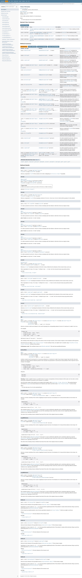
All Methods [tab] (24, 46)
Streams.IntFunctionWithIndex (36, 35)
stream (40, 113)
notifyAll (51, 161)
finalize (31, 161)
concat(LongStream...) (6, 35)
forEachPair (41, 89)
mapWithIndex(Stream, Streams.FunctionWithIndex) (7, 44)
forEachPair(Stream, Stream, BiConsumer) (7, 42)
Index (20, 1)
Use (9, 1)
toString (57, 161)
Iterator (44, 128)
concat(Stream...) (5, 31)
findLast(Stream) (5, 55)
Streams (15, 3)
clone (22, 161)
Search (23, 1)
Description (3, 9)
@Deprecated (23, 179)
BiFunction (47, 154)
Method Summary (4, 13)
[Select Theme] (29, 1)
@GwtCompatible (23, 11)
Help (27, 1)
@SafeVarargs (24, 262)
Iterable (44, 118)
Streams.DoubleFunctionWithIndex (37, 29)
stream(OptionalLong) (6, 28)
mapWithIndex (42, 94)
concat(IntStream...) (6, 33)
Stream (22, 67)
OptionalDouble (27, 69)
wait (62, 161)
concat (40, 50)
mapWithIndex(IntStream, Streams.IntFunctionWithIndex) (8, 47)
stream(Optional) (5, 22)
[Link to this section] (35, 22)
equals (26, 161)
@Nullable (52, 29)
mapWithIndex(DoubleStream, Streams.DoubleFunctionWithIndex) (9, 53)
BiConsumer (47, 90)
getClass (36, 161)
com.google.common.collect (6, 3)
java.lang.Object (23, 8)
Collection (44, 123)
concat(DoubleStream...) (7, 37)
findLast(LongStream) (6, 58)
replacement (28, 180)
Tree (12, 1)
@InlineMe (23, 180)
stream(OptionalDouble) (7, 30)
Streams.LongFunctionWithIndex (37, 39)
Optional (28, 84)
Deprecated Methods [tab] (54, 46)
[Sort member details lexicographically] (17, 7)
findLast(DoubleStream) (6, 60)
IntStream (26, 55)
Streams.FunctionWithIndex (36, 32)
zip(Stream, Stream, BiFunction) (8, 39)
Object (31, 30)
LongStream (26, 60)
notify (46, 161)
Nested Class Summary (5, 11)
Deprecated (16, 1)
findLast (41, 69)
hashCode (42, 161)
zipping (28, 383)
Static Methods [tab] (32, 46)
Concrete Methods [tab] (42, 46)
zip (39, 152)
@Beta (22, 211)
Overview (2, 1)
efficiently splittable (45, 346)
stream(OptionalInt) (6, 26)
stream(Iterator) (5, 20)
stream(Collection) (5, 18)
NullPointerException (26, 513)
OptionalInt (26, 74)
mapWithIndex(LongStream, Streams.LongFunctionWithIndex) (8, 50)
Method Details (4, 15)
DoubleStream (27, 50)
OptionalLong (27, 79)
